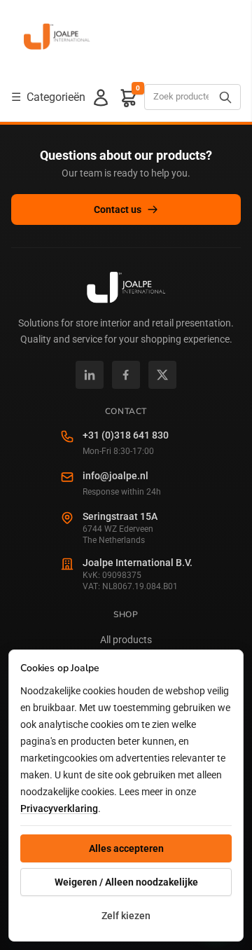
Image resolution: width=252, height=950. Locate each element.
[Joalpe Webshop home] (56, 36)
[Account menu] (101, 97)
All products (126, 639)
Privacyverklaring (59, 808)
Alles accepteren (126, 848)
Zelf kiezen (126, 915)
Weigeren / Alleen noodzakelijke (126, 882)
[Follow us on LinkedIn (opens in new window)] (90, 375)
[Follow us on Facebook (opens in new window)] (126, 375)
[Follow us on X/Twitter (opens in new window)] (162, 375)
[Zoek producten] (225, 97)
